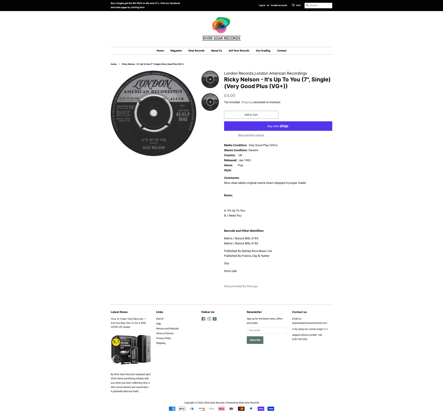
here (325, 329)
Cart (298, 5)
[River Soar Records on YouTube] (215, 319)
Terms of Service (165, 333)
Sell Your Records (239, 51)
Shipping (246, 102)
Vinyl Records (196, 51)
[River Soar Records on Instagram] (209, 319)
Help (158, 323)
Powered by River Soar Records (242, 402)
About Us (216, 51)
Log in (262, 5)
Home (160, 51)
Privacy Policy (163, 338)
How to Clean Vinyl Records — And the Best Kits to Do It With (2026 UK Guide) (128, 322)
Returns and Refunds (167, 328)
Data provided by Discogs (241, 286)
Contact (281, 51)
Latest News (119, 312)
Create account (279, 5)
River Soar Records (214, 402)
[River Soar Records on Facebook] (203, 319)
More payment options (251, 135)
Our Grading (263, 51)
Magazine (176, 51)
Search (160, 318)
